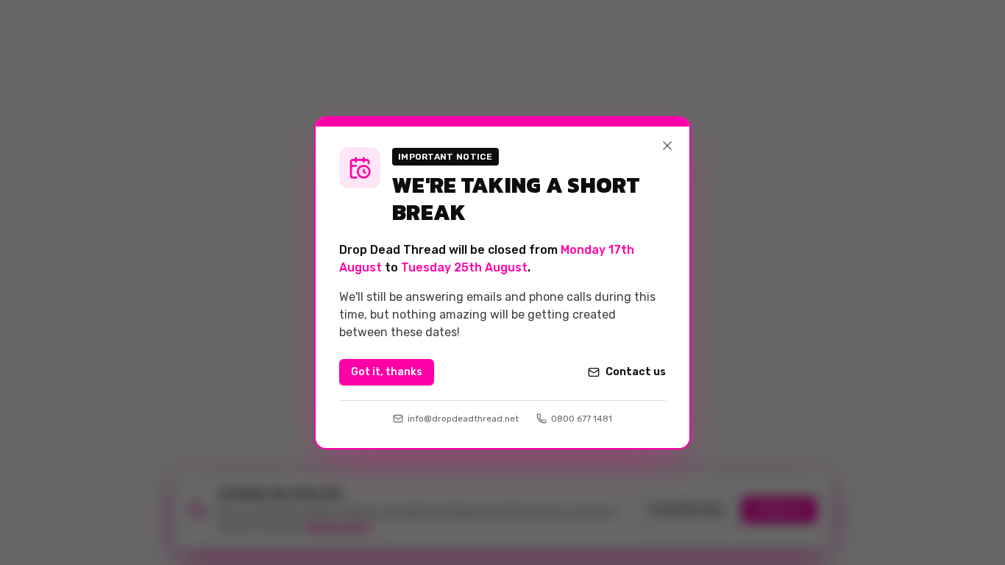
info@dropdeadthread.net (463, 418)
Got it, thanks (386, 372)
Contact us (636, 372)
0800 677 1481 (581, 418)
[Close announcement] (667, 145)
